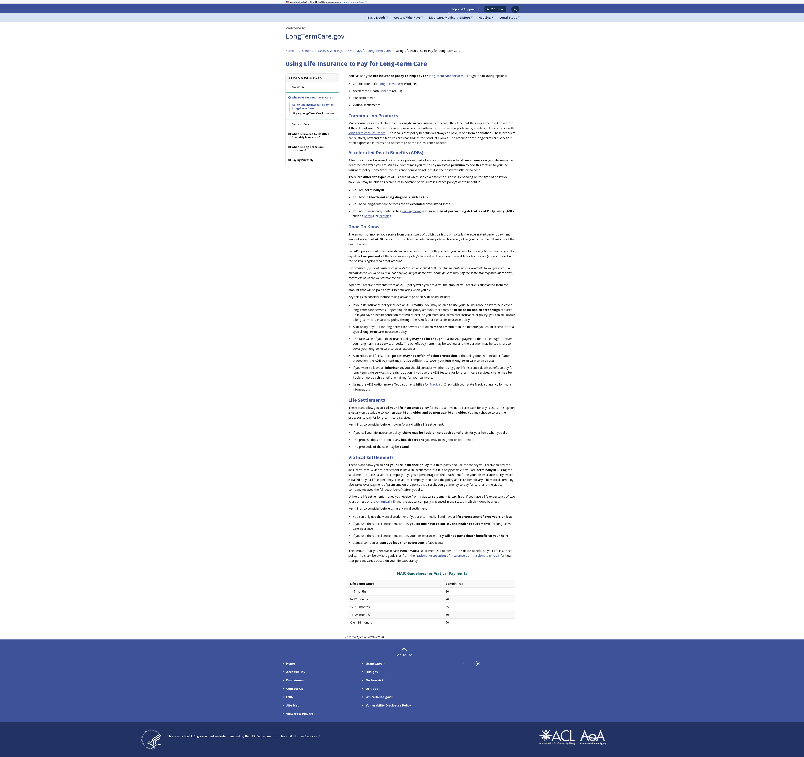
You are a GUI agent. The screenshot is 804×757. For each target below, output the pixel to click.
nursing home (411, 211)
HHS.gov (372, 672)
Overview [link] (298, 87)
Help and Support (463, 9)
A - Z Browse (495, 9)
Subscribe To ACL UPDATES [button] (466, 672)
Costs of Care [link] (301, 124)
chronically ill (386, 501)
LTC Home (306, 51)
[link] (312, 97)
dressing (385, 216)
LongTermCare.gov (315, 36)
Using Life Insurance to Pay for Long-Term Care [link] (313, 106)
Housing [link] (485, 17)
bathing (369, 216)
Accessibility (295, 672)
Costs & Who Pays (330, 51)
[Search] (515, 9)
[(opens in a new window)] (447, 663)
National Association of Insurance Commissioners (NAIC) (457, 555)
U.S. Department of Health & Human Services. (283, 736)
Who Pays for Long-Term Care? (369, 51)
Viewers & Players (299, 714)
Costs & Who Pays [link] (407, 17)
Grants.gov (374, 663)
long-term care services (446, 76)
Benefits (385, 91)
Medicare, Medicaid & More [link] (449, 17)
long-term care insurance (366, 133)
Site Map (292, 705)
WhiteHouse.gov (378, 697)
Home (289, 51)
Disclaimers (295, 680)
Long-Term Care (390, 84)
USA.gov (372, 689)
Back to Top (402, 655)
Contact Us (294, 689)
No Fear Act (375, 680)
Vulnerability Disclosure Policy (388, 705)
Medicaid (436, 384)
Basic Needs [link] (376, 17)
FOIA (289, 697)
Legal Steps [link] (508, 17)
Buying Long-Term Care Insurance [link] (313, 113)
